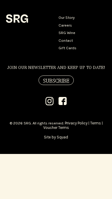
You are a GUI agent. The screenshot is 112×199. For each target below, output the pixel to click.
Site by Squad (56, 137)
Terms (95, 123)
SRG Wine (67, 32)
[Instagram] (49, 102)
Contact (66, 40)
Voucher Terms (56, 127)
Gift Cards (67, 48)
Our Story (67, 17)
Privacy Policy (76, 123)
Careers (65, 25)
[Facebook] (63, 102)
